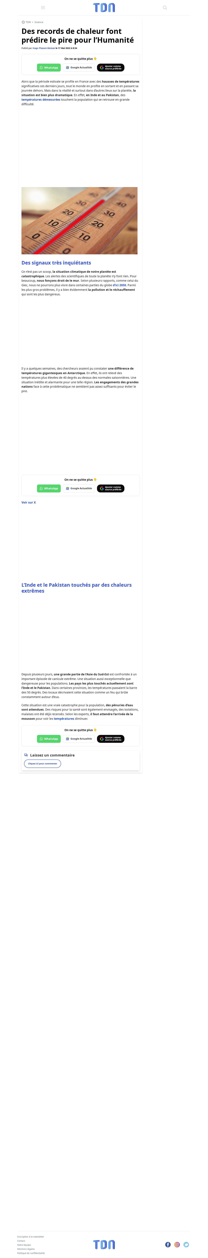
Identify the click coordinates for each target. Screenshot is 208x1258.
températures (64, 719)
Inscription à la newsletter (30, 1236)
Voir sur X (28, 502)
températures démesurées (40, 99)
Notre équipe (24, 1244)
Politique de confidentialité (31, 1253)
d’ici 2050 (119, 285)
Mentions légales (26, 1249)
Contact (21, 1240)
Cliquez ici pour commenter (42, 763)
